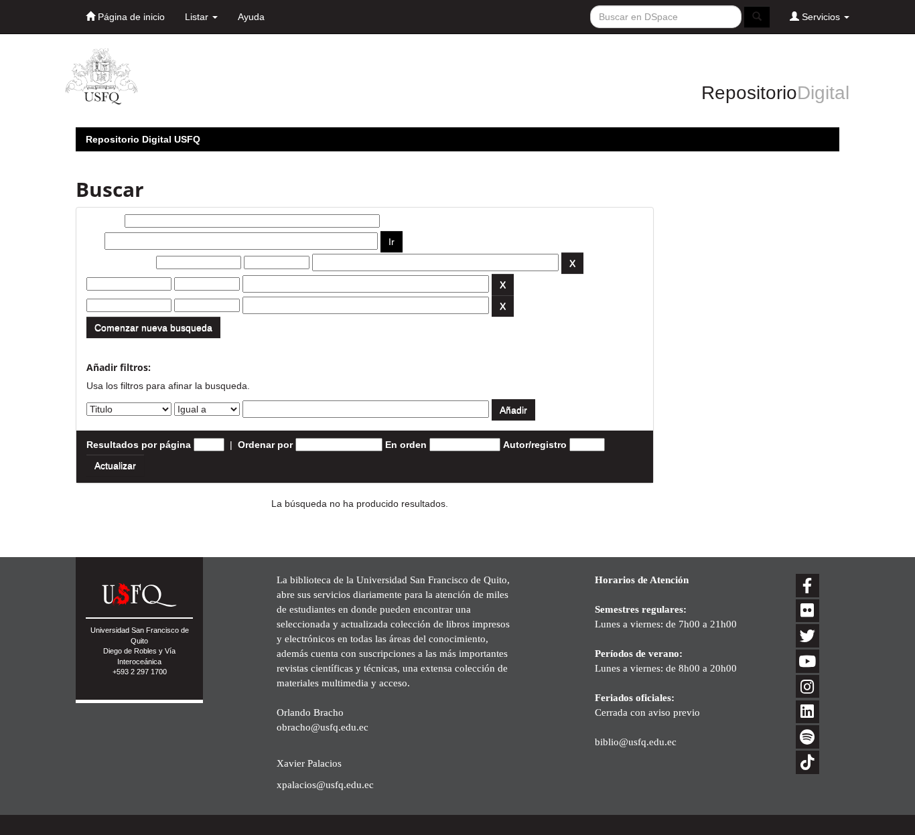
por (94, 241)
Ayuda (251, 16)
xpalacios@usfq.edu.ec (325, 784)
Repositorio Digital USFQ (143, 139)
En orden (406, 444)
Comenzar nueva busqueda (153, 327)
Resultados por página (138, 444)
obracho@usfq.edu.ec (322, 727)
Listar (198, 16)
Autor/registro (535, 444)
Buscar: (104, 221)
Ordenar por (265, 444)
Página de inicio (130, 16)
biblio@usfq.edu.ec (636, 741)
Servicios (821, 16)
